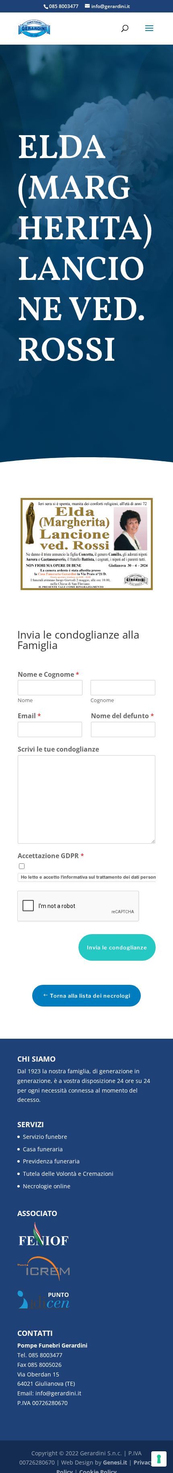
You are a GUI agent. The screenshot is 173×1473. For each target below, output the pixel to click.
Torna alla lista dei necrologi (90, 995)
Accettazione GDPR (51, 856)
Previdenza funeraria (51, 1161)
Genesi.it (115, 1462)
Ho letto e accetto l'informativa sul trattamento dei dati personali (91, 877)
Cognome (102, 700)
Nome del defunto (122, 716)
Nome (25, 700)
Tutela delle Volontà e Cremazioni (68, 1173)
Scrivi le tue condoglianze (58, 749)
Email (29, 716)
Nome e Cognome (48, 674)
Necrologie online (46, 1186)
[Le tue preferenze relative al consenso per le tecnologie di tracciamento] (159, 1459)
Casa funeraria (43, 1149)
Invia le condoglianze (117, 947)
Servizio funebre (45, 1136)
